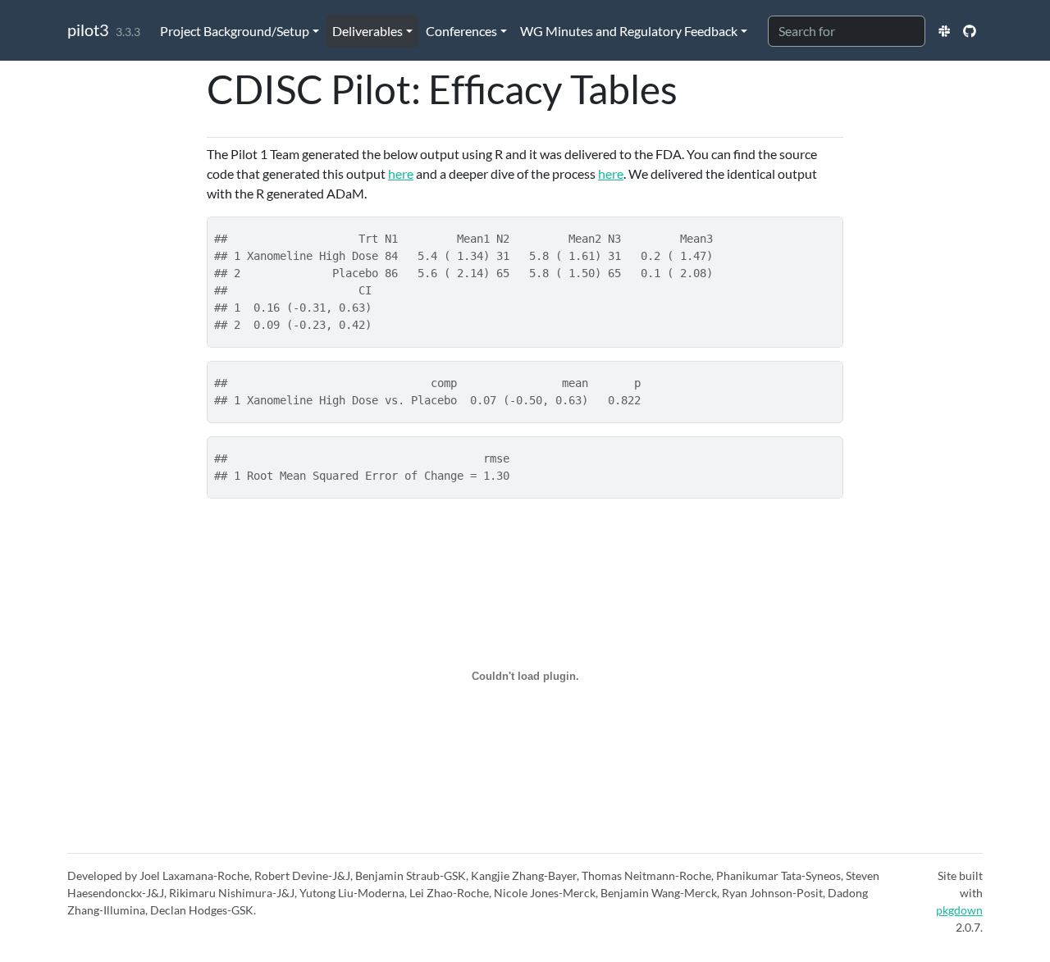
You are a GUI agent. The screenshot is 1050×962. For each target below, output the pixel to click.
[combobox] (846, 31)
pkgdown (959, 910)
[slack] (944, 31)
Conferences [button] (461, 31)
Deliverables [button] (367, 31)
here (400, 173)
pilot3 (88, 29)
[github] (969, 31)
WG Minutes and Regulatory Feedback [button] (628, 31)
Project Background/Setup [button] (234, 31)
